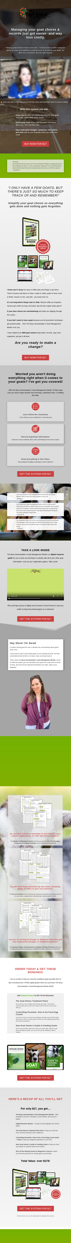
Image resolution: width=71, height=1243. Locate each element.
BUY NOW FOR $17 (35, 144)
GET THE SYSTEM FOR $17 (35, 474)
